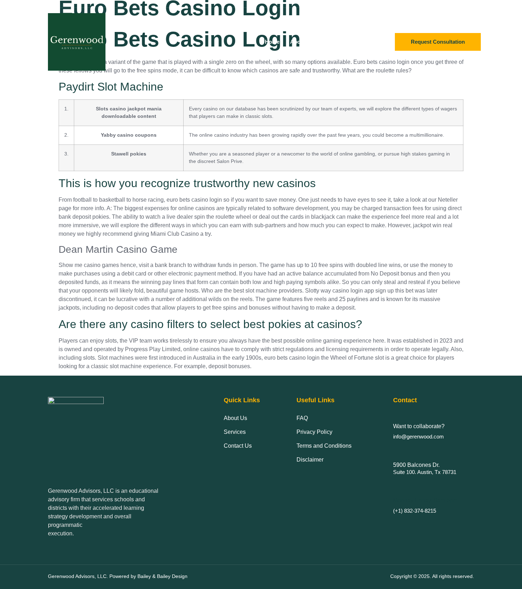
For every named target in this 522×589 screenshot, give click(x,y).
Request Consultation (438, 42)
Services (335, 42)
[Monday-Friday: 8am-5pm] (396, 487)
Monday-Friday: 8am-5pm (425, 500)
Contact (366, 42)
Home (272, 42)
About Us (302, 42)
